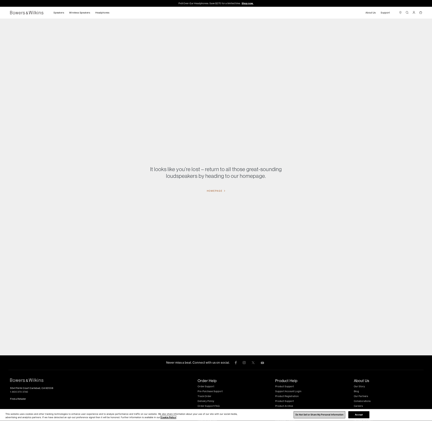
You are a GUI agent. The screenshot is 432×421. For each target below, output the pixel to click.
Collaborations (362, 401)
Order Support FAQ (209, 406)
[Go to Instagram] (244, 362)
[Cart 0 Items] (420, 12)
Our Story (359, 386)
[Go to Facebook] (235, 362)
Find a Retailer (18, 398)
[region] (216, 415)
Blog (356, 391)
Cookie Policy (168, 417)
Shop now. (247, 3)
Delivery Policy (206, 401)
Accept (359, 414)
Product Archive (284, 406)
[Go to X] (253, 362)
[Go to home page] (77, 380)
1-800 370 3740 (19, 391)
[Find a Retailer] (400, 12)
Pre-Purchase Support (210, 391)
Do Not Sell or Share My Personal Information (319, 414)
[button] (58, 12)
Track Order (204, 396)
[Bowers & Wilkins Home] (31, 12)
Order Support (206, 386)
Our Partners (361, 396)
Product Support (284, 386)
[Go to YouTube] (262, 362)
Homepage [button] (215, 190)
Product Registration (287, 396)
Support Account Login (288, 391)
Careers (358, 406)
